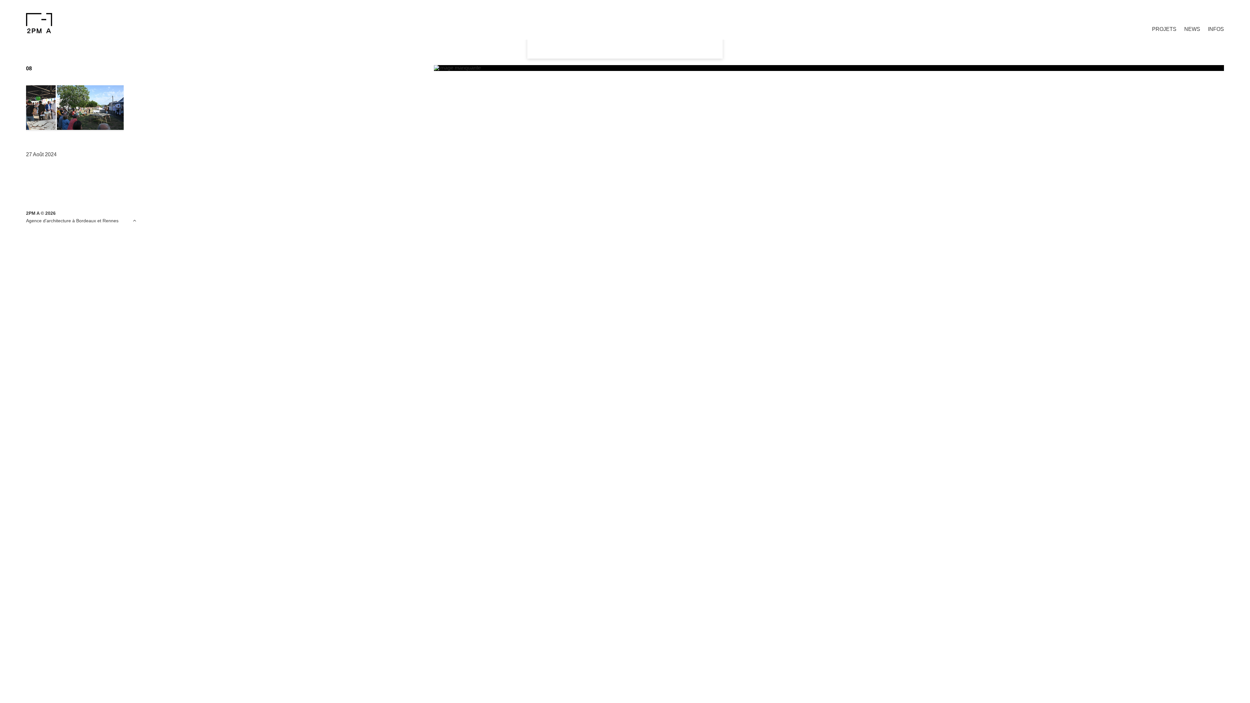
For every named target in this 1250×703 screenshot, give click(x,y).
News (1192, 29)
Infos (1216, 29)
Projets (1164, 29)
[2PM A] (115, 23)
